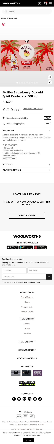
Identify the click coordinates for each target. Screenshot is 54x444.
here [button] (38, 435)
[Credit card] (27, 373)
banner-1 (19, 83)
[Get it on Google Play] (26, 247)
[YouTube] (35, 399)
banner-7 (34, 83)
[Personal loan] (38, 373)
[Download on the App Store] (13, 247)
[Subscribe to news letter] (49, 277)
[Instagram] (29, 399)
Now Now (27, 334)
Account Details (27, 312)
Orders (27, 302)
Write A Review (27, 215)
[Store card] (16, 373)
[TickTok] (40, 399)
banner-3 (24, 83)
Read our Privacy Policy (32, 282)
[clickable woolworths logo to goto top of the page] (27, 236)
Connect (27, 324)
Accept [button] (28, 440)
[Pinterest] (24, 399)
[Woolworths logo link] (11, 3)
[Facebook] (14, 399)
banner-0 (17, 83)
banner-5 (29, 83)
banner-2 (22, 83)
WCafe (27, 329)
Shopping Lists (27, 307)
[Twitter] (19, 399)
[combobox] (29, 11)
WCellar (3, 18)
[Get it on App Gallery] (40, 247)
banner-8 (37, 83)
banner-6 (32, 83)
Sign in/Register (27, 297)
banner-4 (27, 83)
